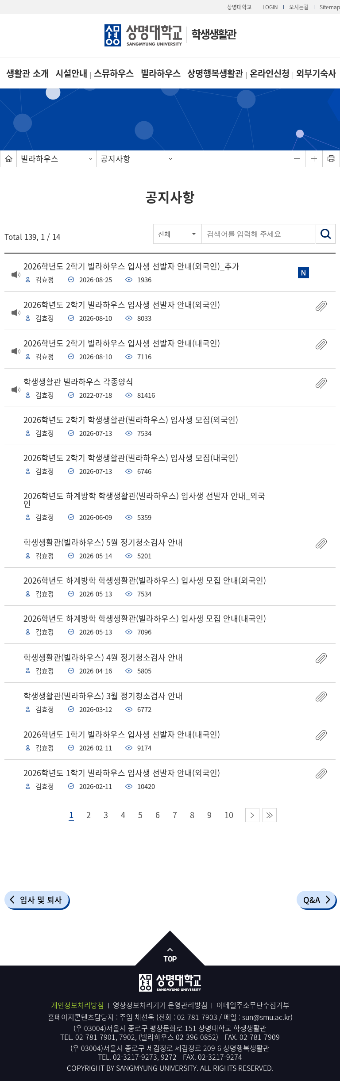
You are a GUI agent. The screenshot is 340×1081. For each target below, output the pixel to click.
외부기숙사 (316, 73)
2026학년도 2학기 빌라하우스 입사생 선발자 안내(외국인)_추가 (131, 266)
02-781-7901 (95, 1036)
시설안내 (71, 73)
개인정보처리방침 (77, 1005)
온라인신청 (270, 73)
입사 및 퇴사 (41, 900)
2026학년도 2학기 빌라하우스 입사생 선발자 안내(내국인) (121, 343)
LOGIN (270, 7)
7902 (127, 1036)
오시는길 (299, 7)
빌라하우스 (161, 73)
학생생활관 (213, 34)
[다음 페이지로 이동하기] (252, 815)
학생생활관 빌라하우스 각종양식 (78, 382)
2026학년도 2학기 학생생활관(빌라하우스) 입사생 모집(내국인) (130, 458)
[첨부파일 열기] (321, 306)
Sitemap (330, 7)
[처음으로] (8, 158)
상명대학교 (239, 7)
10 (228, 815)
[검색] (326, 234)
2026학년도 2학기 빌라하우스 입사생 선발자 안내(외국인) (121, 305)
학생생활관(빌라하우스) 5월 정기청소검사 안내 (103, 542)
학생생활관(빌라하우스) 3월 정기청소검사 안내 (103, 696)
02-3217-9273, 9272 (145, 1056)
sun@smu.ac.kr (266, 1017)
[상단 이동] (170, 948)
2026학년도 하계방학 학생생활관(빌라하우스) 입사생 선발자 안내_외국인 (144, 500)
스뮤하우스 (114, 73)
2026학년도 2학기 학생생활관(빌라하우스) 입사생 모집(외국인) (130, 420)
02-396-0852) (197, 1036)
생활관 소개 (27, 73)
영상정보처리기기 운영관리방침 (160, 1005)
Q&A (311, 900)
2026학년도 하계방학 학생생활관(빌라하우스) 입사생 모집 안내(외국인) (144, 580)
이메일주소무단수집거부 (253, 1005)
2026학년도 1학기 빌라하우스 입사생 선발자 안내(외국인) (121, 773)
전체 (164, 234)
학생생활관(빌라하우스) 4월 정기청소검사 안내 (103, 657)
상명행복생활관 (215, 73)
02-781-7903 (197, 1017)
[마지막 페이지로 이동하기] (270, 815)
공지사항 (115, 159)
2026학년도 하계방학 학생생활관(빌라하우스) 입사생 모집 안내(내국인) (144, 618)
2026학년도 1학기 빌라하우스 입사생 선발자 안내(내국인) (121, 734)
